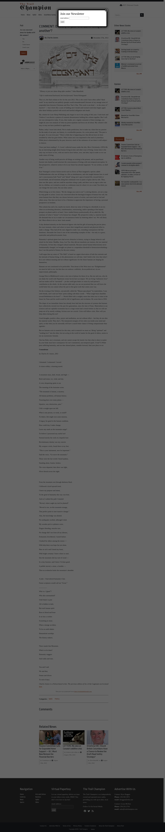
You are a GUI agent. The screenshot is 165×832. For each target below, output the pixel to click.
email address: (64, 18)
